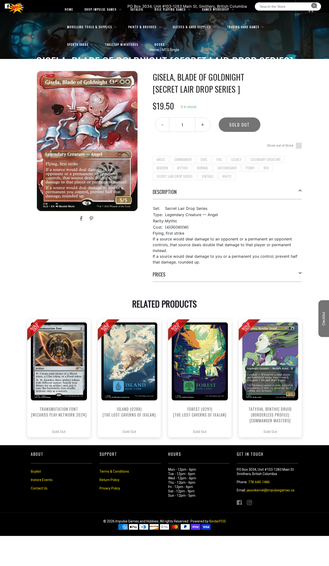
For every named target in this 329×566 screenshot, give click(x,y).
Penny (250, 167)
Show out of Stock (280, 145)
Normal (202, 167)
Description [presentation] (165, 191)
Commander (183, 159)
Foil (219, 159)
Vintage (207, 176)
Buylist (36, 471)
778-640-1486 (259, 482)
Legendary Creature (265, 159)
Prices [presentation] (159, 274)
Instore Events (42, 480)
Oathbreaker (227, 167)
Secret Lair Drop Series (175, 176)
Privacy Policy (109, 488)
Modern (162, 167)
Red (266, 167)
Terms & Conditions (114, 471)
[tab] (227, 193)
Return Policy (109, 480)
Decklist (324, 319)
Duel (204, 159)
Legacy (236, 159)
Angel (161, 159)
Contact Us (39, 488)
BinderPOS (217, 521)
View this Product (61, 378)
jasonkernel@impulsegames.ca (270, 490)
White (226, 176)
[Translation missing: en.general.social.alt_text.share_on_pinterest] (91, 218)
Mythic (182, 167)
